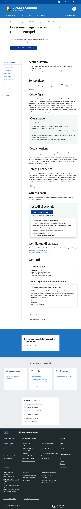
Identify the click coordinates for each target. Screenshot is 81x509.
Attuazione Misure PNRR (9, 499)
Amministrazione (10, 15)
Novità (21, 15)
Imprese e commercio (46, 445)
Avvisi (62, 448)
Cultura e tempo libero (28, 458)
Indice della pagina (10, 62)
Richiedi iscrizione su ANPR (41, 212)
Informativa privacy (46, 475)
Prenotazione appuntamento (29, 475)
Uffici (4, 448)
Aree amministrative (8, 445)
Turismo (43, 456)
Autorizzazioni (26, 453)
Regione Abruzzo (9, 1)
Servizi (29, 15)
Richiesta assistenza (27, 480)
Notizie (62, 443)
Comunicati (63, 445)
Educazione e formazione (28, 461)
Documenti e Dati (7, 458)
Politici (5, 453)
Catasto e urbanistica (27, 456)
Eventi (62, 461)
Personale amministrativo (9, 456)
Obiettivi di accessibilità (47, 482)
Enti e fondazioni (7, 450)
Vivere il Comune (40, 15)
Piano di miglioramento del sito (31, 499)
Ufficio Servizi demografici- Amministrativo (46, 220)
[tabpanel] (15, 380)
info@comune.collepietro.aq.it (11, 485)
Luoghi (62, 459)
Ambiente (24, 445)
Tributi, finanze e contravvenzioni (49, 453)
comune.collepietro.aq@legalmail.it (12, 489)
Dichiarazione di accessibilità (48, 480)
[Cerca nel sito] (74, 9)
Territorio (62, 464)
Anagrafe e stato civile (28, 448)
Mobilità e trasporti (46, 448)
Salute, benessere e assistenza (48, 450)
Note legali (44, 477)
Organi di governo (8, 443)
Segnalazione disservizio (28, 477)
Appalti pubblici (26, 450)
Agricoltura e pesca (27, 443)
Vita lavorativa (45, 458)
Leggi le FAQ (25, 472)
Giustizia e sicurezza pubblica (48, 443)
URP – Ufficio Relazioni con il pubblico (11, 480)
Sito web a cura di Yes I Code (12, 505)
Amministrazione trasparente (48, 472)
